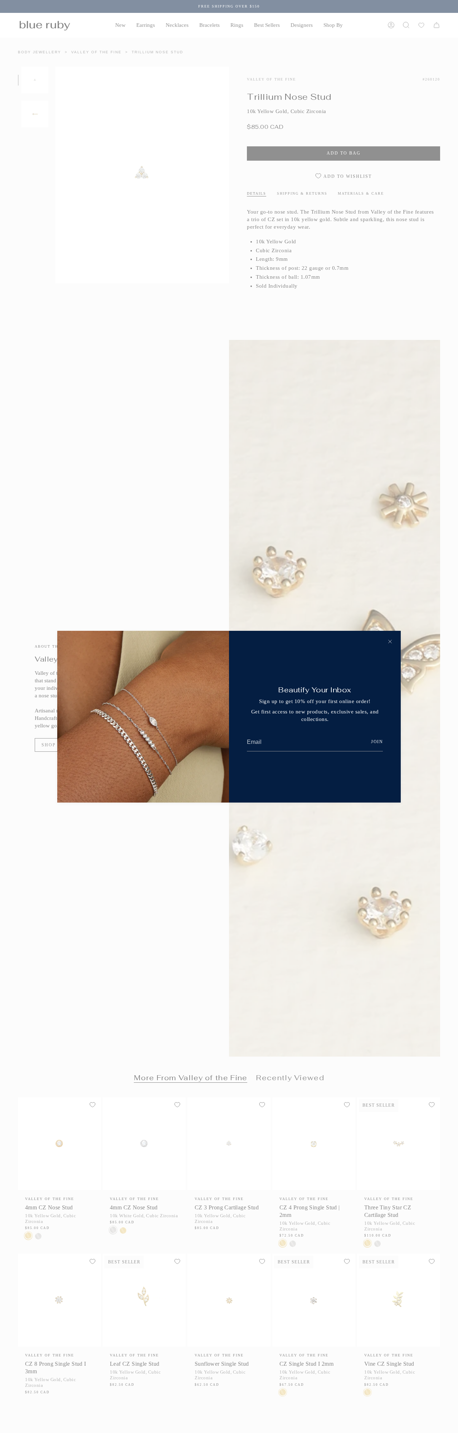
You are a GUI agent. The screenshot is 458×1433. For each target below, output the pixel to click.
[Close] (390, 641)
